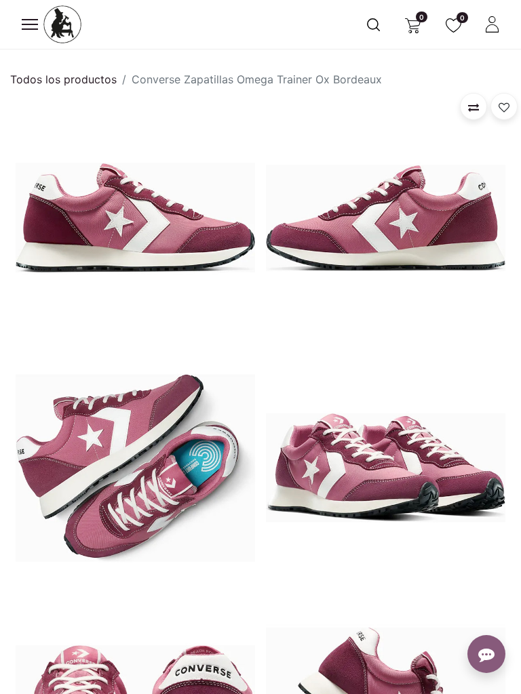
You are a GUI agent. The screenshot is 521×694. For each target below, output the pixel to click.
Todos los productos (63, 79)
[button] (473, 106)
